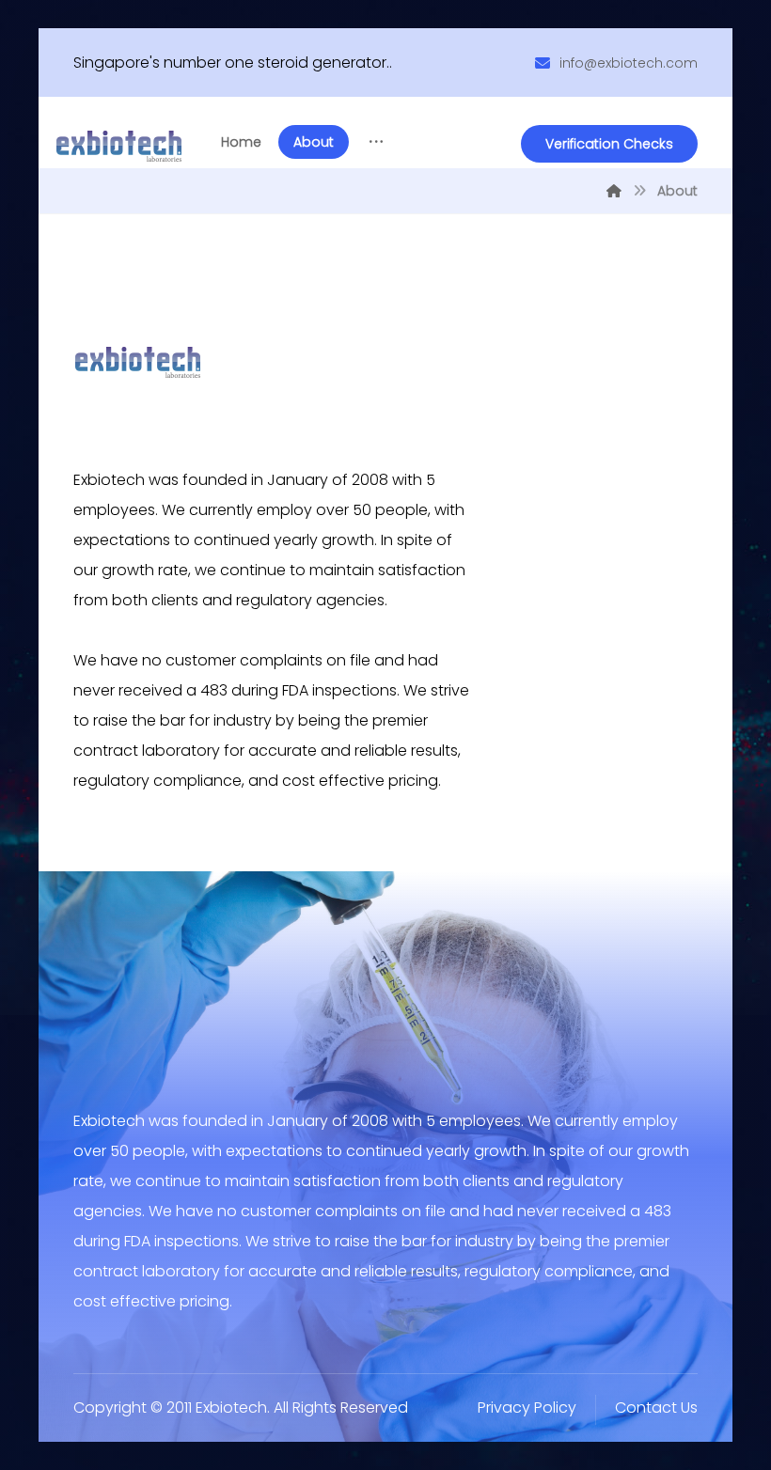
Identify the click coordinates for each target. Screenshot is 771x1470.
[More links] (376, 142)
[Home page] (614, 190)
